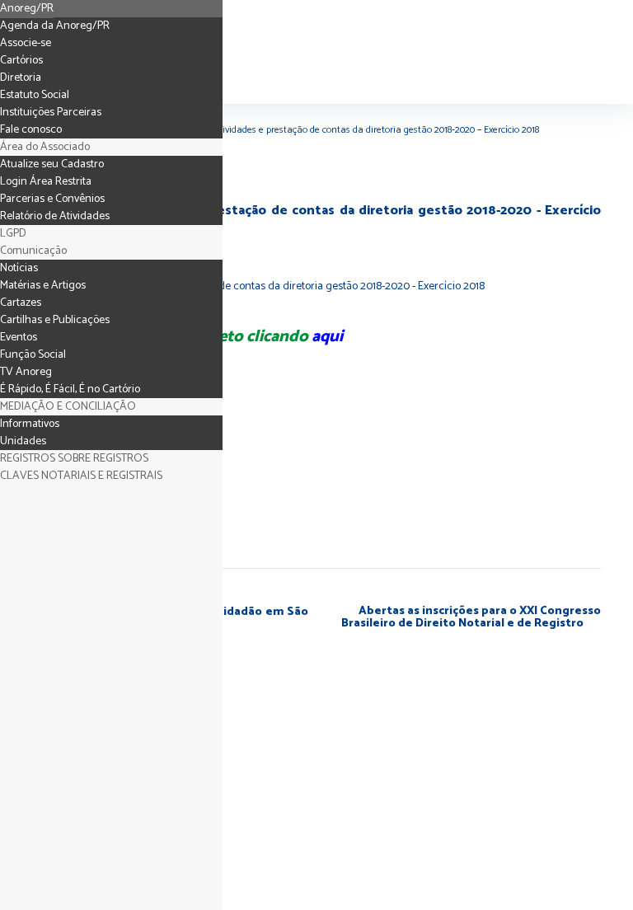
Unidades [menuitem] (23, 441)
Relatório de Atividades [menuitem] (55, 216)
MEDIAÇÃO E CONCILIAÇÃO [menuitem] (68, 406)
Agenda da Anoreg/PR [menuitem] (55, 25)
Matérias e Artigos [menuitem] (43, 285)
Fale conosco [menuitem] (31, 129)
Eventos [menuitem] (18, 337)
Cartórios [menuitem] (21, 60)
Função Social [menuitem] (33, 354)
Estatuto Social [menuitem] (34, 95)
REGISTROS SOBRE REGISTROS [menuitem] (74, 458)
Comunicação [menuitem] (33, 251)
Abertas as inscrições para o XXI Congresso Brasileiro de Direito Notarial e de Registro (471, 618)
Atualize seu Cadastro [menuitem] (52, 164)
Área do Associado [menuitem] (45, 147)
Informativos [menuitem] (29, 424)
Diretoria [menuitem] (20, 77)
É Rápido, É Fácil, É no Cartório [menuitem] (70, 389)
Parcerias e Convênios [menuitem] (52, 199)
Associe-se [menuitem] (25, 43)
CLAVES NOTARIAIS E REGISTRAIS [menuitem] (81, 476)
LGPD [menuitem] (13, 233)
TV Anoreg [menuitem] (26, 372)
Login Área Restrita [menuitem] (45, 181)
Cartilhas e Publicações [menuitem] (55, 320)
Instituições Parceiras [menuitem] (50, 112)
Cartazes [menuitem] (20, 302)
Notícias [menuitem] (19, 268)
